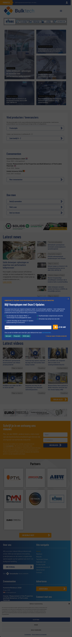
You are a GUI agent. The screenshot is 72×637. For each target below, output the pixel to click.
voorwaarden (46, 332)
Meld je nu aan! (56, 327)
